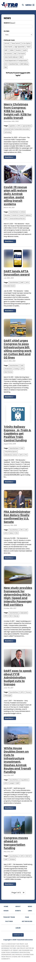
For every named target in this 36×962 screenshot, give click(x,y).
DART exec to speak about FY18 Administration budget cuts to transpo (18, 677)
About (18, 906)
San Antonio (8, 54)
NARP (17, 783)
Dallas (12, 50)
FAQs (27, 917)
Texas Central (15, 43)
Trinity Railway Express (11, 451)
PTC (26, 455)
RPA (17, 533)
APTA (19, 126)
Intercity (16, 616)
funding (16, 368)
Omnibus (12, 859)
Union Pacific (8, 47)
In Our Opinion (26, 43)
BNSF (21, 57)
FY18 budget (8, 695)
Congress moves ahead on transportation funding (16, 843)
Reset (13, 23)
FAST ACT (28, 856)
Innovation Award (10, 286)
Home (6, 906)
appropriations (27, 126)
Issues (6, 911)
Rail (15, 54)
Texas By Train (9, 917)
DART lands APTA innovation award (17, 273)
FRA (6, 67)
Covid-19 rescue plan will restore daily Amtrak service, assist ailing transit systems (15, 195)
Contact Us (18, 935)
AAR (26, 530)
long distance (24, 780)
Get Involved (27, 921)
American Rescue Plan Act (17, 218)
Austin (25, 50)
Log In (18, 928)
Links (30, 911)
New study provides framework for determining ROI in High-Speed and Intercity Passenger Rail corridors (18, 596)
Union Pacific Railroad (11, 57)
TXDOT (28, 47)
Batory (11, 533)
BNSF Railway (24, 64)
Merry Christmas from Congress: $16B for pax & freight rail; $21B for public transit (17, 111)
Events (18, 911)
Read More (9, 157)
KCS (6, 64)
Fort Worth (21, 54)
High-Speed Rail (19, 47)
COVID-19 (15, 215)
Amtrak (7, 43)
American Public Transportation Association (17, 129)
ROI (11, 616)
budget (12, 783)
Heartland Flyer (13, 64)
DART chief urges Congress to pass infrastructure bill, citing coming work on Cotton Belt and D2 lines (18, 349)
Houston (18, 50)
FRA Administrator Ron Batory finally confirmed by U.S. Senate (17, 517)
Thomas (28, 692)
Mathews (28, 215)
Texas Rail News (13, 212)
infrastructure (8, 368)
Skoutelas (7, 215)
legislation (12, 126)
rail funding (8, 132)
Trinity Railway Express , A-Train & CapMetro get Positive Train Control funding (17, 433)
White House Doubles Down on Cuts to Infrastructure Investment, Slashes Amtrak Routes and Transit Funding (17, 760)
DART (6, 50)
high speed (24, 613)
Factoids (9, 921)
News (30, 906)
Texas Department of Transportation (16, 60)
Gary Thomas (8, 372)
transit (21, 215)
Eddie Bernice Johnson (11, 455)
